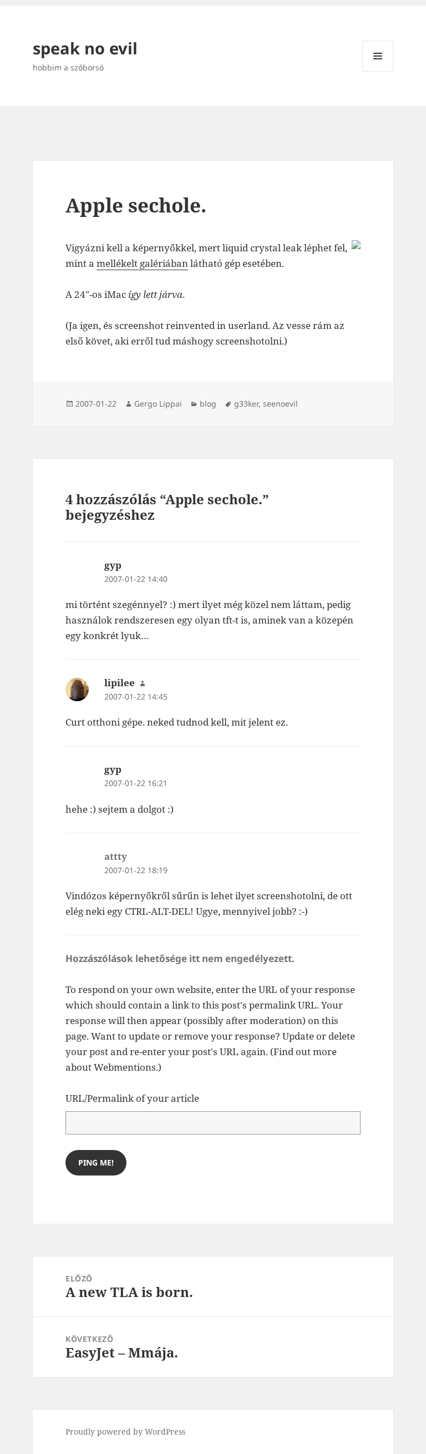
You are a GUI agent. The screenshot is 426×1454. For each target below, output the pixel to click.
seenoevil (280, 403)
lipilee (119, 682)
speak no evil (85, 48)
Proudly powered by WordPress (125, 1431)
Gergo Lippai (158, 403)
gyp (112, 565)
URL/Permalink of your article (132, 1098)
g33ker (246, 403)
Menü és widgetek (378, 71)
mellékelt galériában (142, 263)
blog (208, 403)
